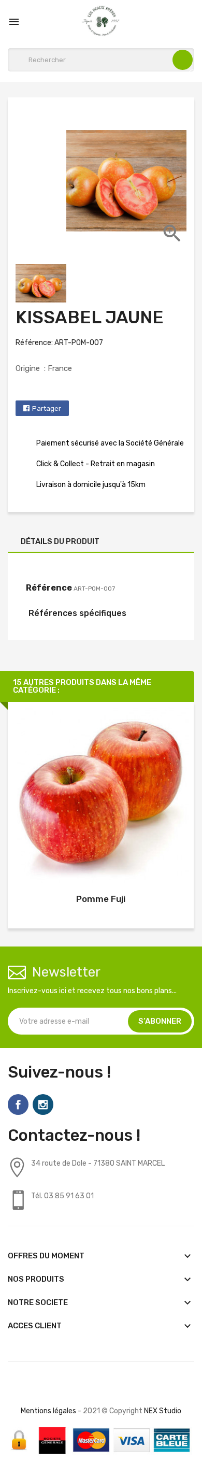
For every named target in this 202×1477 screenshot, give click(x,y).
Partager (46, 408)
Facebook (18, 1104)
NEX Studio (162, 1411)
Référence (49, 588)
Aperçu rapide (101, 797)
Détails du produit (60, 541)
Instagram (43, 1104)
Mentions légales (48, 1411)
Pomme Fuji (100, 899)
